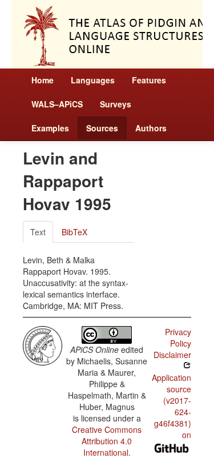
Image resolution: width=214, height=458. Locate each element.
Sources (102, 128)
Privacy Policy (178, 337)
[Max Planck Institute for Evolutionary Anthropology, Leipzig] (42, 344)
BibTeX (74, 232)
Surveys (115, 104)
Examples (50, 128)
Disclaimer (172, 354)
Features (149, 80)
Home (42, 80)
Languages (93, 80)
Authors (151, 128)
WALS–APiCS (57, 104)
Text (38, 232)
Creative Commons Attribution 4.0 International (107, 441)
